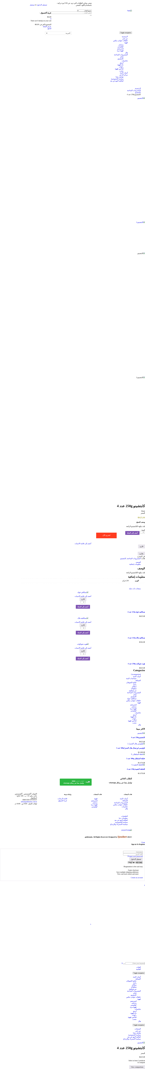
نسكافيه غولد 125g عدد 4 (136, 612)
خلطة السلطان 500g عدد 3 (135, 758)
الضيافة (138, 680)
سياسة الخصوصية (134, 1035)
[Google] (31, 778)
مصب (134, 723)
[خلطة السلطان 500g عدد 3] (138, 754)
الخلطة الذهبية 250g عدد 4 (136, 769)
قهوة (139, 703)
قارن (141, 546)
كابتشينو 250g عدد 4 (138, 737)
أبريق (135, 715)
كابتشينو (138, 92)
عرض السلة (47, 26)
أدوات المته (137, 676)
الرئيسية (138, 88)
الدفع (49, 28)
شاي (135, 694)
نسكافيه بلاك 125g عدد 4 (136, 638)
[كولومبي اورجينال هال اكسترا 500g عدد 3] (136, 744)
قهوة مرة (133, 709)
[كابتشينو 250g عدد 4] (141, 733)
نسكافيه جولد (132, 698)
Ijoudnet (122, 836)
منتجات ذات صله (135, 588)
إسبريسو (133, 705)
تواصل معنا (137, 1033)
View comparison (137, 1067)
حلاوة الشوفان (131, 682)
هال (139, 725)
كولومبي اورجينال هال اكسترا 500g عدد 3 (130, 748)
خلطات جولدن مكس (133, 700)
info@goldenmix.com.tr (29, 802)
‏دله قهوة (134, 717)
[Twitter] (43, 778)
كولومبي (134, 711)
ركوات (134, 719)
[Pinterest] (37, 778)
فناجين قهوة (132, 721)
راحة (135, 684)
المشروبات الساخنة (134, 90)
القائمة (138, 969)
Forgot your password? (135, 856)
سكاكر (134, 686)
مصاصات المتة (131, 678)
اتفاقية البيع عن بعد (134, 1037)
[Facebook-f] (48, 778)
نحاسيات (138, 713)
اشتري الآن (106, 535)
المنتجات (138, 1029)
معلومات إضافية (135, 564)
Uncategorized (136, 674)
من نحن (138, 1031)
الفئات (138, 967)
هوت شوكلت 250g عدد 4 (136, 664)
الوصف (138, 562)
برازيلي (134, 707)
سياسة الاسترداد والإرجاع (132, 1039)
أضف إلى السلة (132, 533)
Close (143, 842)
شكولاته (134, 688)
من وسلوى (133, 690)
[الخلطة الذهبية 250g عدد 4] (138, 765)
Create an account (137, 878)
